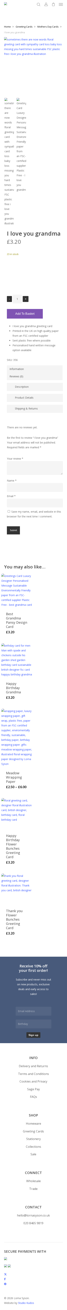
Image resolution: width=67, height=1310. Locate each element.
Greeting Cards (24, 26)
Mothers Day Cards (48, 26)
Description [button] (22, 386)
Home (7, 26)
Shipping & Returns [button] (26, 408)
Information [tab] (16, 369)
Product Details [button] (24, 397)
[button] (61, 4)
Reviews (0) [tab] (16, 376)
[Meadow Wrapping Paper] (16, 737)
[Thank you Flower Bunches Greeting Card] (16, 889)
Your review (15, 458)
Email (11, 496)
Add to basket (24, 313)
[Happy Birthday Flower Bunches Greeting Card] (16, 813)
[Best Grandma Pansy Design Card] (16, 590)
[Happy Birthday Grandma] (16, 660)
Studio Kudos (26, 1303)
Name (12, 480)
